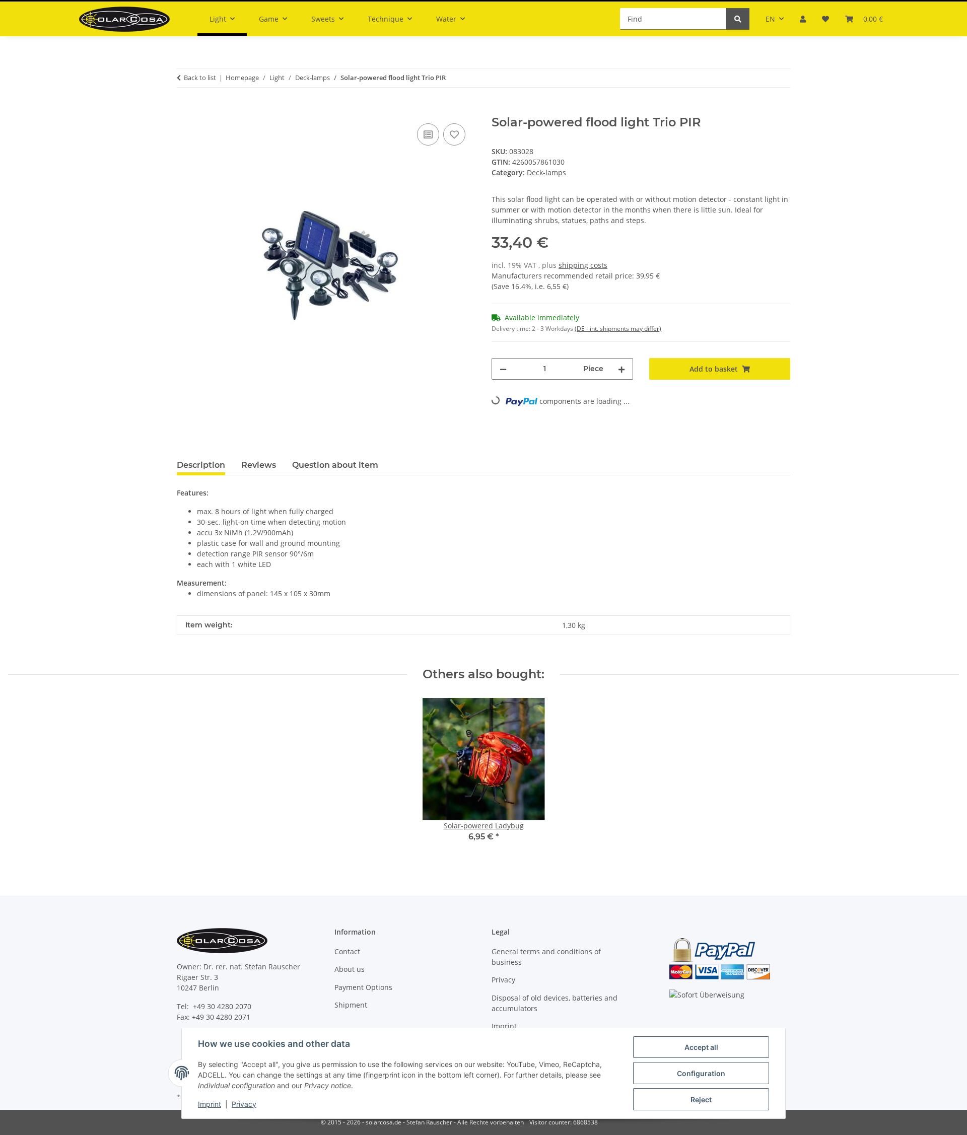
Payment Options (363, 987)
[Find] (737, 19)
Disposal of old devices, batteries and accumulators (554, 1003)
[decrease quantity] (503, 369)
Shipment (350, 1005)
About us (349, 969)
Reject (701, 1099)
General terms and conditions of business (546, 957)
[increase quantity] (621, 369)
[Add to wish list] (454, 134)
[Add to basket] (185, 109)
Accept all (701, 1047)
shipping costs (583, 265)
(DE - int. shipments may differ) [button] (618, 328)
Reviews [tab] (258, 465)
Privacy (244, 1104)
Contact (347, 951)
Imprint (209, 1104)
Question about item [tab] (335, 465)
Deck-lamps (546, 172)
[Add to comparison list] (428, 134)
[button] (803, 19)
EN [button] (770, 19)
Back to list (200, 77)
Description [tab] (201, 465)
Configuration (701, 1073)
